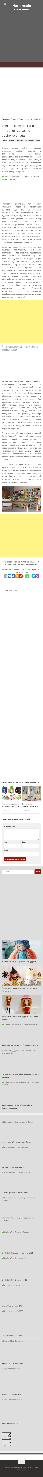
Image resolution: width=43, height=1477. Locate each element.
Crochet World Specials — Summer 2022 (17, 1253)
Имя (6, 842)
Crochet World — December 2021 (14, 1280)
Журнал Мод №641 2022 (11, 1394)
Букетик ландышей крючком (13, 1167)
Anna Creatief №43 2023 (11, 1424)
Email (25, 842)
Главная (5, 119)
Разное (14, 119)
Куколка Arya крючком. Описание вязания (20, 1045)
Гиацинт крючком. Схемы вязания (15, 1193)
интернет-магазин (16, 140)
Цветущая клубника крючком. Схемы (16, 1142)
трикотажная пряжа (32, 140)
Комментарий (10, 826)
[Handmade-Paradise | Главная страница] (21, 6)
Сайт (6, 850)
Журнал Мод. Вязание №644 (13, 1363)
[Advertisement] (21, 41)
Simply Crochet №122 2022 (12, 1306)
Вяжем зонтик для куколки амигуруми (19, 961)
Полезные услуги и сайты (30, 119)
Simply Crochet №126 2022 (12, 1336)
